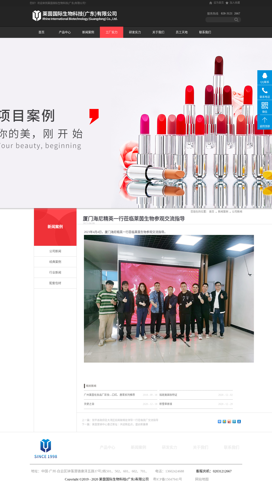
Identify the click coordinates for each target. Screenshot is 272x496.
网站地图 (201, 479)
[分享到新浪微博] (229, 421)
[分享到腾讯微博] (234, 421)
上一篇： (120, 420)
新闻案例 (223, 211)
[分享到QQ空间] (224, 421)
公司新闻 (237, 211)
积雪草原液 (165, 404)
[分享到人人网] (239, 421)
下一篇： (115, 424)
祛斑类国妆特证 (168, 394)
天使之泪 (89, 404)
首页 (41, 32)
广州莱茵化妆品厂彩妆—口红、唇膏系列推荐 (109, 394)
